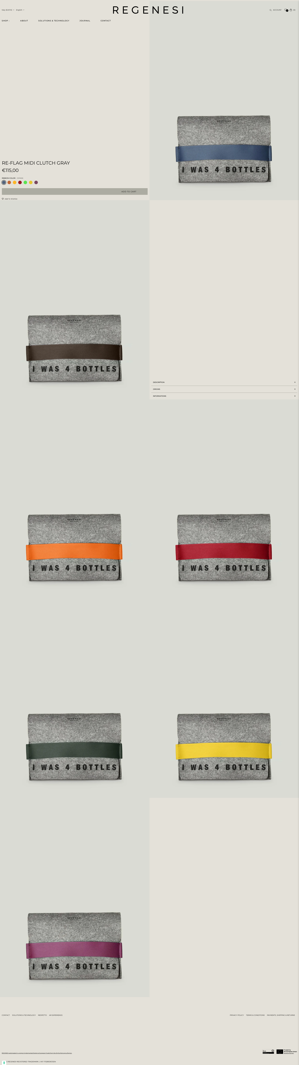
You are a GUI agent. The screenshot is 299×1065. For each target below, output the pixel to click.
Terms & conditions (255, 1015)
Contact (6, 1015)
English (19, 10)
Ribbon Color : (12, 178)
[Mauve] (36, 182)
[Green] (25, 182)
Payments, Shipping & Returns (281, 1015)
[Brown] (9, 182)
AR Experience (55, 1015)
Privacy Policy (237, 1015)
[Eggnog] (30, 182)
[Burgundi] (20, 182)
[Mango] (14, 182)
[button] (7, 20)
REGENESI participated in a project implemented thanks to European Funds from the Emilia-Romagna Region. (37, 1053)
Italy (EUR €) (7, 10)
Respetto (42, 1015)
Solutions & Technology (24, 1015)
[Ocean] (4, 182)
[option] (224, 100)
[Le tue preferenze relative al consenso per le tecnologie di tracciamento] (4, 1063)
